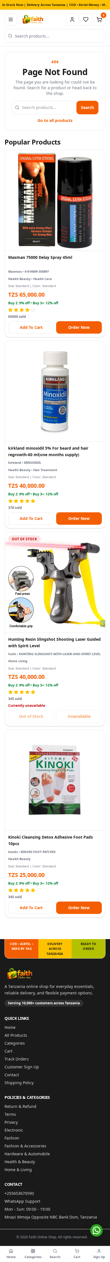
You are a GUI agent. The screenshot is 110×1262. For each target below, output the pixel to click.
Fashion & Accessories (25, 1146)
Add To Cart (31, 327)
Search (87, 107)
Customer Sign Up (22, 1066)
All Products (16, 1035)
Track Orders (17, 1059)
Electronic (14, 1130)
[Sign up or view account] (72, 19)
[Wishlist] (86, 19)
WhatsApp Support (22, 1201)
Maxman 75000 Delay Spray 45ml (40, 257)
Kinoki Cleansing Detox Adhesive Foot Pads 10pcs (50, 840)
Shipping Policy (19, 1082)
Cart (8, 1051)
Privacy (11, 1122)
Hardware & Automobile (27, 1153)
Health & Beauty (20, 1161)
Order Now (79, 327)
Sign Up (99, 1257)
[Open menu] (11, 19)
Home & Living (18, 1169)
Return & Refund (20, 1106)
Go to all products (55, 120)
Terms (10, 1114)
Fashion (12, 1138)
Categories (15, 1043)
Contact (12, 1074)
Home (10, 1027)
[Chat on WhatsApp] (96, 1230)
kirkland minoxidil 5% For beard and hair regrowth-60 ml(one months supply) (48, 451)
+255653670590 (19, 1193)
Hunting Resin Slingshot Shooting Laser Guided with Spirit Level (54, 642)
